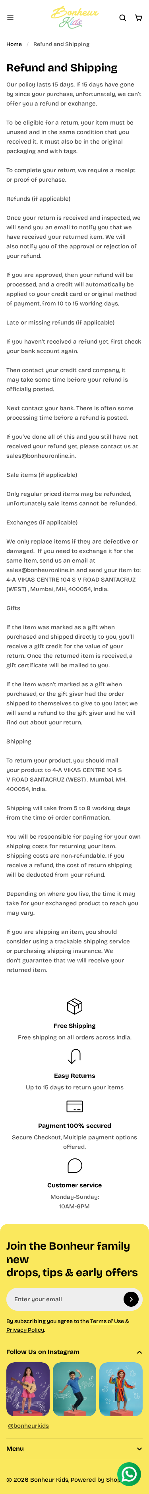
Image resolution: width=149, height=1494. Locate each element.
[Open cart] (139, 18)
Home (14, 44)
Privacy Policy (25, 1330)
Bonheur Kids (49, 1479)
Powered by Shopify (99, 1479)
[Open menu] (10, 18)
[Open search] (123, 18)
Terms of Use (107, 1321)
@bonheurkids (28, 1425)
